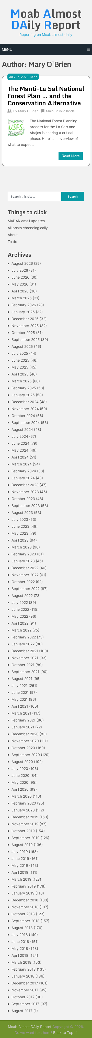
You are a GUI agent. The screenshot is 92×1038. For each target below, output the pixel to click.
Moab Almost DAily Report (29, 1026)
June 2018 (20, 941)
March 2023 (22, 547)
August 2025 (22, 346)
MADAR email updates (26, 221)
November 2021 (25, 658)
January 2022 (23, 644)
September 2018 (26, 921)
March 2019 (21, 879)
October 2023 (23, 498)
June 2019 (20, 858)
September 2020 (26, 754)
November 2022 (25, 575)
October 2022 (23, 581)
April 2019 (20, 872)
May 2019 (20, 865)
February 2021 (24, 720)
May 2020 (20, 782)
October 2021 (23, 665)
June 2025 (20, 360)
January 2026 (23, 312)
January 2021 (23, 727)
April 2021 (20, 706)
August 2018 (22, 927)
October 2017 (23, 997)
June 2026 (20, 277)
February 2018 (24, 969)
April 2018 (20, 955)
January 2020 (23, 810)
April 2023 (20, 540)
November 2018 (25, 907)
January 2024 (23, 478)
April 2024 (20, 457)
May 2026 (20, 284)
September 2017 (25, 1004)
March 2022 (21, 630)
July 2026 (20, 270)
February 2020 (24, 803)
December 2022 (25, 568)
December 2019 (25, 817)
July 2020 (20, 768)
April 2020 (20, 789)
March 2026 (22, 298)
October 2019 (23, 831)
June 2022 (20, 609)
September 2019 (26, 838)
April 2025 (20, 374)
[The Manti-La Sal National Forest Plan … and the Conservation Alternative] (16, 127)
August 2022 (22, 595)
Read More (71, 156)
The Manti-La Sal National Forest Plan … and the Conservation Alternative (45, 96)
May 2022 (20, 616)
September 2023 (26, 505)
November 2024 (25, 408)
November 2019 (25, 824)
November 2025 (25, 325)
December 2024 (25, 402)
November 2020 (25, 741)
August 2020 (22, 761)
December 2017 (25, 983)
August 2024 (22, 429)
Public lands (65, 111)
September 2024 (26, 422)
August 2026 (22, 263)
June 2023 (20, 526)
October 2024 (23, 415)
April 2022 (20, 623)
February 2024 (24, 471)
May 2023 (20, 533)
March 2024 (22, 464)
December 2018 (25, 900)
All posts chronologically (28, 228)
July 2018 (20, 934)
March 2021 (21, 713)
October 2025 (23, 332)
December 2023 (25, 485)
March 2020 (22, 796)
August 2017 (22, 1011)
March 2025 (22, 381)
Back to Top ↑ (65, 1032)
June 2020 (20, 775)
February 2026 (24, 305)
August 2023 (22, 512)
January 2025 (23, 395)
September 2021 (25, 671)
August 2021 (22, 678)
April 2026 (20, 291)
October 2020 (23, 748)
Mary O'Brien (28, 111)
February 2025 (24, 388)
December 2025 (25, 319)
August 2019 (22, 844)
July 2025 (20, 353)
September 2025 (26, 339)
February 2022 (24, 637)
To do (12, 241)
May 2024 (20, 450)
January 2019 (23, 893)
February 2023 (24, 554)
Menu (7, 49)
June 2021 (20, 692)
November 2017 (25, 990)
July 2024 (20, 436)
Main (50, 111)
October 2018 (23, 914)
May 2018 (20, 948)
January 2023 (23, 561)
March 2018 (21, 962)
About (13, 234)
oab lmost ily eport (46, 19)
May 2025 (20, 367)
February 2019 (24, 886)
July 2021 (20, 685)
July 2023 (20, 519)
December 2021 (25, 651)
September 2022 (26, 588)
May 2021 (20, 699)
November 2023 (25, 492)
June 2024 (20, 443)
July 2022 (20, 602)
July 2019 (20, 851)
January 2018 (23, 976)
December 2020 (25, 734)
